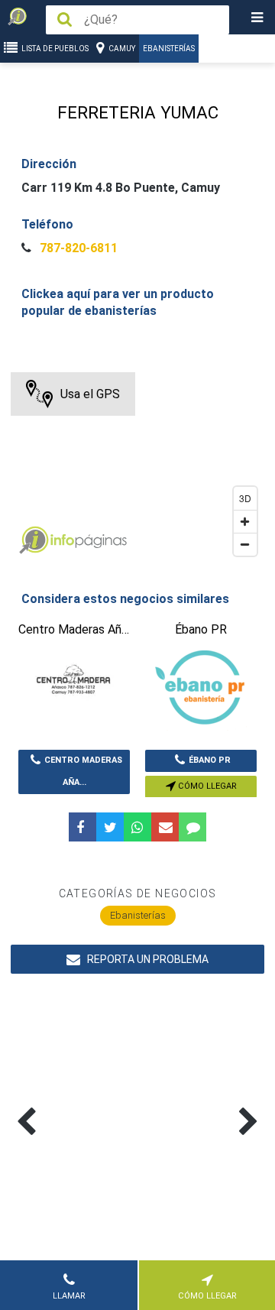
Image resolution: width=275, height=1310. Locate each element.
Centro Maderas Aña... (83, 771)
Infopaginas (33, 540)
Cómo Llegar (206, 786)
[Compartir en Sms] (192, 826)
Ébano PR (210, 760)
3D (245, 497)
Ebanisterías (169, 48)
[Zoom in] (245, 521)
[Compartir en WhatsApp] (137, 826)
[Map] (137, 467)
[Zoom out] (245, 544)
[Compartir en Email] (165, 826)
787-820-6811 (77, 248)
